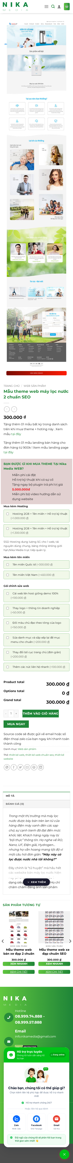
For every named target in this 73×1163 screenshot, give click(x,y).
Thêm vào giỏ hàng (40, 713)
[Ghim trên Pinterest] (34, 767)
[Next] (70, 948)
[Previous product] (14, 409)
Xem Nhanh (18, 963)
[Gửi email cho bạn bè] (27, 767)
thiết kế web (16, 754)
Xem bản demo (36, 373)
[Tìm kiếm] (53, 7)
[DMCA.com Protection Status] (26, 1047)
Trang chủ (12, 385)
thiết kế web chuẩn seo (39, 754)
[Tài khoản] (59, 6)
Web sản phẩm (35, 385)
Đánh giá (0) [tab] (15, 804)
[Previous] (3, 948)
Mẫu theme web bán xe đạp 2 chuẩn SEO (18, 953)
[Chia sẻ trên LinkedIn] (41, 767)
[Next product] (7, 409)
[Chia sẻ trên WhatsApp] (7, 767)
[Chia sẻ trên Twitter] (20, 767)
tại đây (16, 434)
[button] (46, 6)
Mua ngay (16, 724)
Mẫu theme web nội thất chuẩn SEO (41, 1151)
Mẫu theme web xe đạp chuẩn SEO (54, 951)
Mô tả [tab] (10, 795)
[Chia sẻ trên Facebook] (14, 767)
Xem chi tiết (19, 971)
